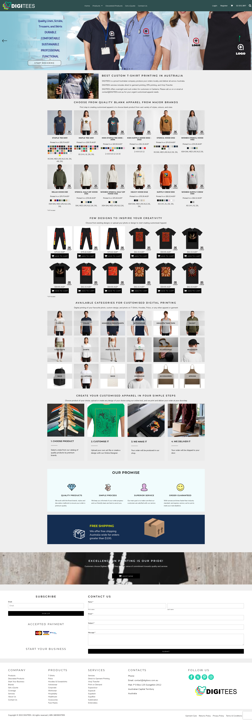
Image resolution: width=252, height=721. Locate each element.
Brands (11, 684)
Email (10, 602)
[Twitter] (198, 677)
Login (214, 6)
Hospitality (52, 693)
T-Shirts (51, 675)
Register (224, 6)
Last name (170, 609)
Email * (90, 614)
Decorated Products (16, 678)
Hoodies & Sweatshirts (57, 681)
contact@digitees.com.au (146, 680)
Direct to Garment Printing (99, 678)
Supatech (92, 693)
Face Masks (53, 703)
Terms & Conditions (234, 716)
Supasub (91, 690)
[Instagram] (211, 677)
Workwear (52, 690)
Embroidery (92, 703)
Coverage (12, 690)
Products (11, 675)
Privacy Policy (218, 716)
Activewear (52, 684)
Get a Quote (13, 687)
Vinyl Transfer (93, 681)
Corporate (52, 687)
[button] (97, 5)
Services (11, 693)
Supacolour (92, 687)
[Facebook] (191, 677)
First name (91, 609)
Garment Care (191, 716)
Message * (91, 633)
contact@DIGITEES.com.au (113, 92)
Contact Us (12, 700)
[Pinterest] (204, 677)
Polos (50, 678)
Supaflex (91, 696)
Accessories (53, 700)
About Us (12, 696)
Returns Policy (205, 716)
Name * (90, 602)
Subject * (91, 623)
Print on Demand (95, 684)
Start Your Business (16, 681)
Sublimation (93, 700)
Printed (52, 142)
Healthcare (52, 696)
